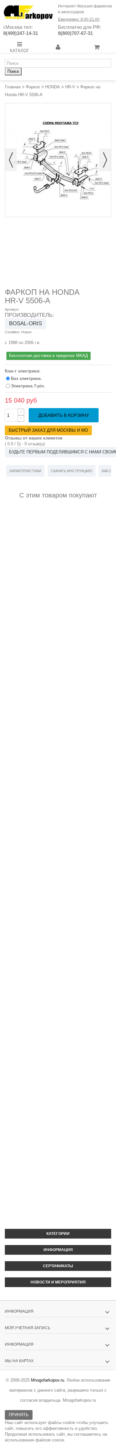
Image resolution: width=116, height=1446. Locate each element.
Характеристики (25, 471)
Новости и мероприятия (58, 1282)
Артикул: (12, 309)
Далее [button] (105, 160)
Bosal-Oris (25, 323)
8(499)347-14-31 (20, 33)
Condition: (12, 332)
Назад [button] (11, 160)
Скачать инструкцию (71, 471)
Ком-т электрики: (23, 371)
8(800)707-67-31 (75, 33)
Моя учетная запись (27, 1328)
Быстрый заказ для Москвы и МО (48, 430)
